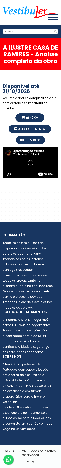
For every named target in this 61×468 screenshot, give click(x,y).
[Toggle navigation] (53, 17)
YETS (30, 462)
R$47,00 (31, 118)
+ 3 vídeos (32, 140)
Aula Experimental (31, 129)
